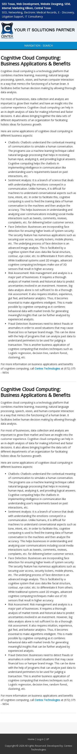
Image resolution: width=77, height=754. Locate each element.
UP (47, 739)
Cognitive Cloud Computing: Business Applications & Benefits (35, 60)
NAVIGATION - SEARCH (38, 45)
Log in (40, 739)
